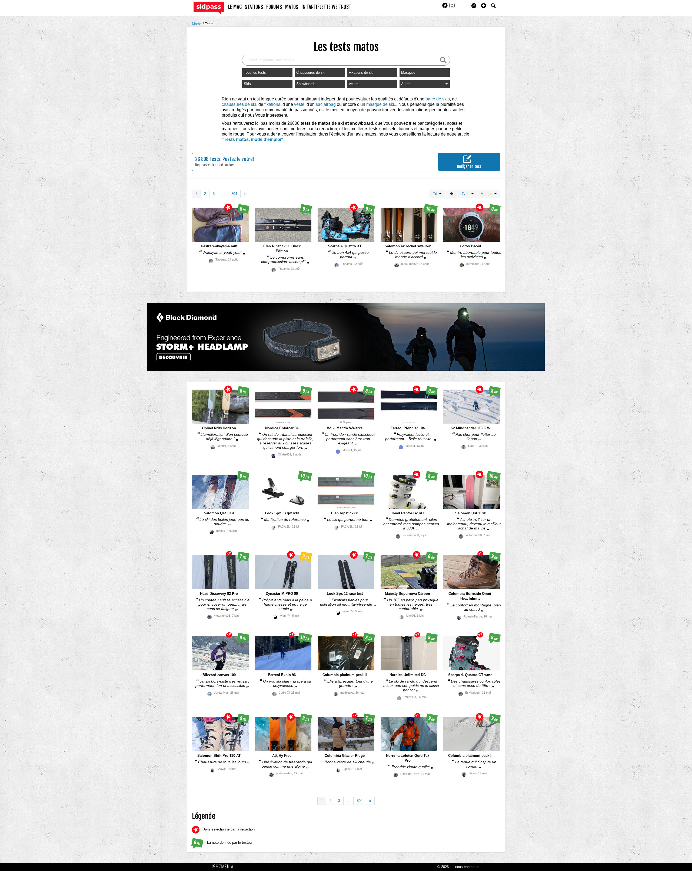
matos (291, 7)
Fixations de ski (361, 72)
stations (254, 7)
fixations (272, 104)
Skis (247, 84)
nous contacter (466, 867)
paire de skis (437, 99)
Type (466, 194)
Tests (209, 24)
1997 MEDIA (224, 866)
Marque (487, 194)
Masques (408, 72)
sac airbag (326, 104)
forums (274, 7)
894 (234, 194)
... (223, 194)
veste (299, 104)
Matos (197, 24)
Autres (406, 84)
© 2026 (443, 867)
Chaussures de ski (310, 72)
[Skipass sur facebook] (445, 7)
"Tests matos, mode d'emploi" (252, 139)
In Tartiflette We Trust (326, 7)
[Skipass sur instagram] (452, 7)
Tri (436, 194)
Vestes (354, 84)
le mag (235, 7)
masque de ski (380, 104)
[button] (484, 6)
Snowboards (305, 84)
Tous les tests (255, 72)
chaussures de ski (239, 104)
